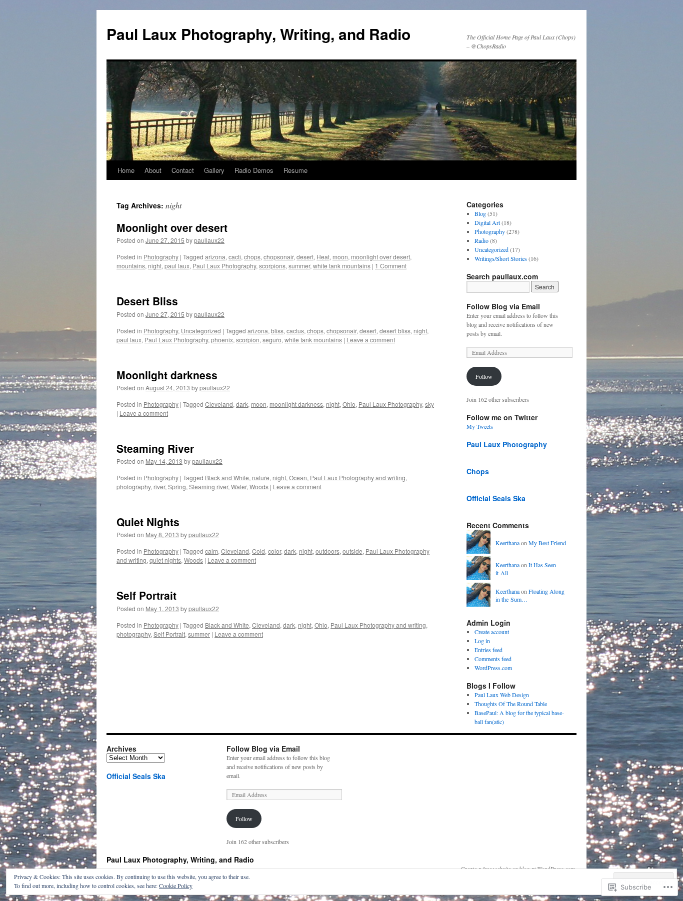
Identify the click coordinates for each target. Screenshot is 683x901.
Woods (259, 486)
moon (340, 256)
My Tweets (479, 426)
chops (252, 256)
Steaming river (208, 486)
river (159, 486)
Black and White (227, 477)
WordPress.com (493, 668)
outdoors (328, 551)
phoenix (222, 339)
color (274, 551)
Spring (177, 486)
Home (126, 170)
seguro (272, 339)
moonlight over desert (380, 256)
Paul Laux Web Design (501, 695)
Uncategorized (201, 330)
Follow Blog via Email (503, 306)
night (155, 265)
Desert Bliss (147, 300)
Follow (484, 376)
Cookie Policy (175, 886)
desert (305, 256)
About (153, 170)
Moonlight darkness (167, 374)
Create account (491, 632)
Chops (477, 471)
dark (242, 404)
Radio (481, 240)
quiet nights (165, 560)
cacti (234, 256)
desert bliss (395, 330)
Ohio (349, 404)
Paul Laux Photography (224, 265)
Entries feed (488, 650)
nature (261, 477)
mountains (130, 265)
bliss (277, 330)
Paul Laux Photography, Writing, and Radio (258, 33)
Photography (161, 256)
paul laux (177, 265)
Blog (480, 213)
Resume (296, 170)
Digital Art (487, 222)
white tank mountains (341, 265)
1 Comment (390, 265)
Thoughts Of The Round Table (510, 704)
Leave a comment (370, 339)
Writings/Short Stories (500, 258)
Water (238, 486)
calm (211, 551)
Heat (323, 256)
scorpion (248, 339)
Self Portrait (146, 595)
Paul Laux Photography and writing (358, 477)
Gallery (214, 170)
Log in (482, 641)
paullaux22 (209, 240)
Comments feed (493, 659)
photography (133, 486)
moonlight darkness (296, 404)
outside (352, 551)
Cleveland (219, 404)
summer (299, 265)
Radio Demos (254, 170)
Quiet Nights (148, 521)
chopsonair (279, 256)
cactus (295, 330)
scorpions (272, 265)
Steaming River (155, 448)
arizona (215, 256)
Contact (183, 170)
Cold (258, 551)
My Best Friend (547, 543)
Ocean (298, 477)
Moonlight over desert (172, 227)
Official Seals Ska (496, 498)
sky (429, 404)
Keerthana (508, 543)
